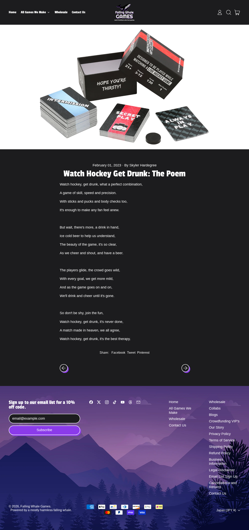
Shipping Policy (221, 447)
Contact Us (78, 12)
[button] (228, 12)
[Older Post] (64, 368)
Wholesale (61, 12)
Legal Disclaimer (222, 470)
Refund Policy (220, 453)
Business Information (217, 462)
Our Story (216, 427)
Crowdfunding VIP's (224, 421)
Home (12, 12)
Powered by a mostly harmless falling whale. (41, 510)
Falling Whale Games (35, 506)
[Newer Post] (185, 368)
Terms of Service (222, 440)
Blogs (213, 415)
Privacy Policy (220, 434)
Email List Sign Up (223, 476)
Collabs (215, 408)
